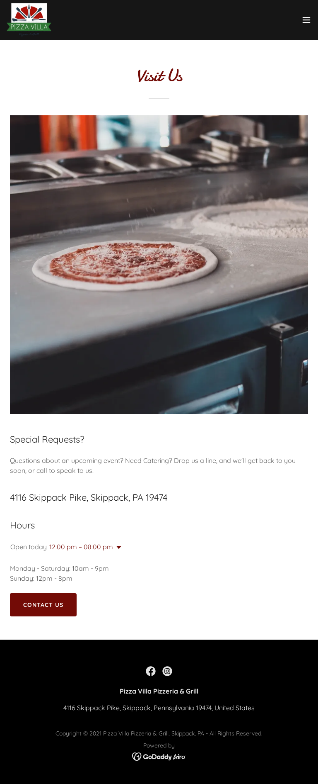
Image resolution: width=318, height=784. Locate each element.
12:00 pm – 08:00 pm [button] (81, 547)
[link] (29, 20)
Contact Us (43, 605)
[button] (306, 20)
